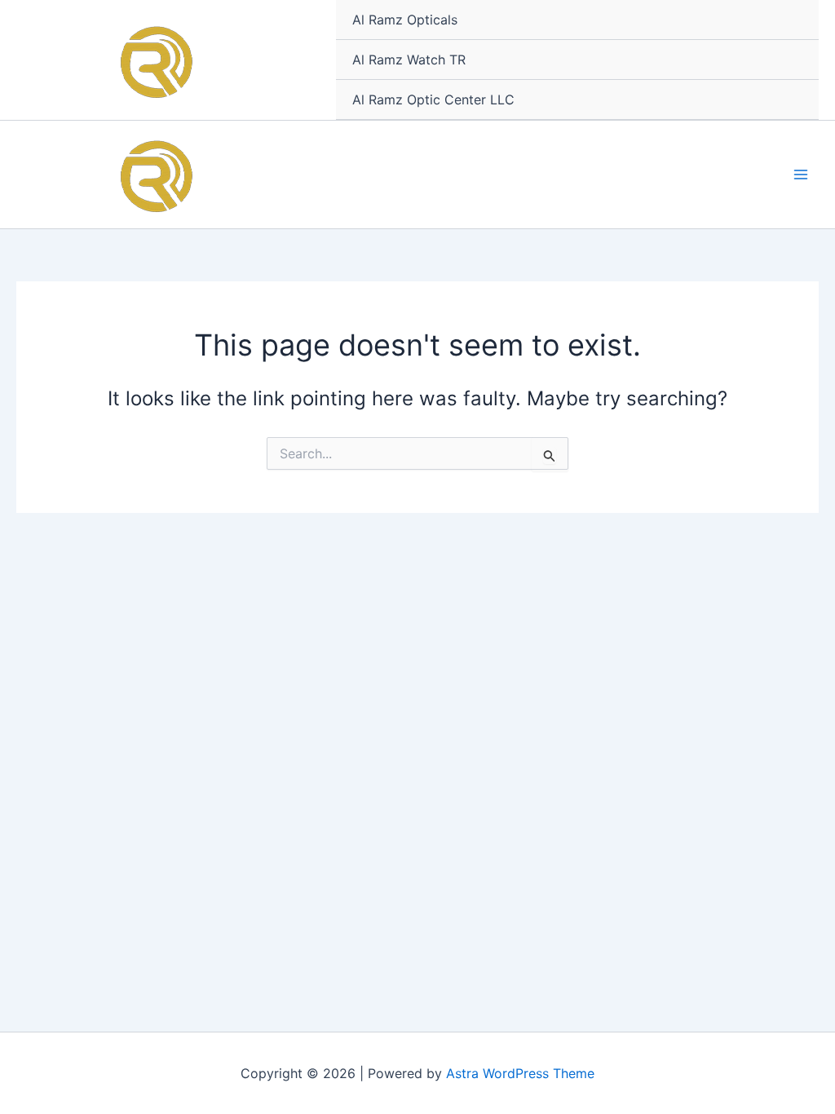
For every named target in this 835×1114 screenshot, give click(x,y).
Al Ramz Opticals (404, 19)
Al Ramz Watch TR (409, 59)
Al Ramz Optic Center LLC (433, 99)
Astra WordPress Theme (520, 1073)
